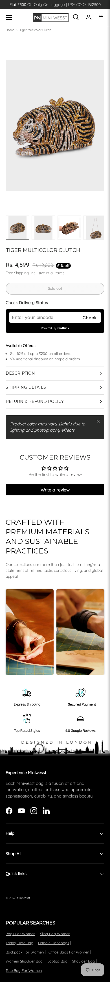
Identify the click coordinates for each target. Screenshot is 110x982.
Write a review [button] (55, 490)
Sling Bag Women (55, 934)
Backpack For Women (25, 952)
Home (10, 30)
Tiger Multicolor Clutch (35, 30)
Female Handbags (53, 943)
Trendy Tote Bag (19, 943)
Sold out (55, 288)
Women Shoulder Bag (24, 961)
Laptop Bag (57, 961)
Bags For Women (20, 934)
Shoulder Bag (83, 961)
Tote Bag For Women (24, 970)
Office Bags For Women (69, 952)
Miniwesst (23, 898)
